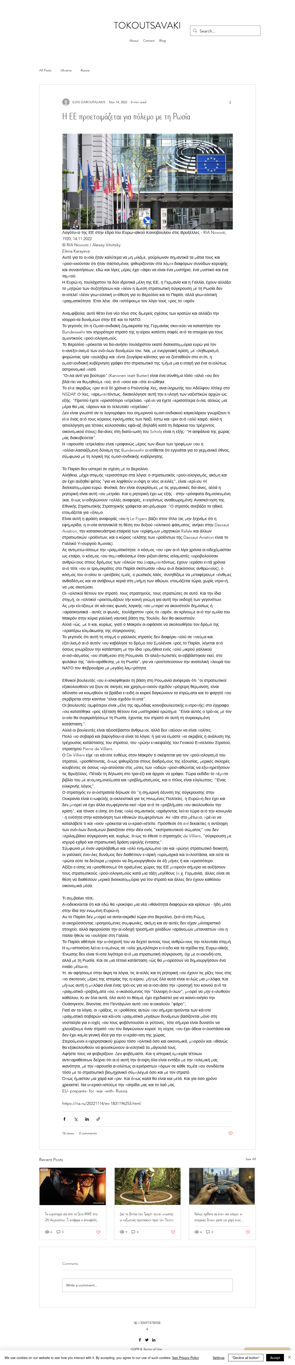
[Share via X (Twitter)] (76, 1119)
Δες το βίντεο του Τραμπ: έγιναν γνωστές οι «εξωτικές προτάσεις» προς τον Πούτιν (147, 1217)
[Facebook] (140, 1340)
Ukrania (66, 70)
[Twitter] (147, 1340)
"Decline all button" (246, 1357)
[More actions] (230, 102)
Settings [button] (218, 1357)
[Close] (289, 1357)
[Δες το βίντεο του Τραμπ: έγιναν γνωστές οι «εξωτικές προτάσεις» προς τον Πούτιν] (147, 1186)
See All (251, 1159)
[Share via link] (98, 1119)
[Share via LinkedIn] (87, 1119)
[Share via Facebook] (64, 1119)
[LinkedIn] (153, 1340)
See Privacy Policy (185, 1357)
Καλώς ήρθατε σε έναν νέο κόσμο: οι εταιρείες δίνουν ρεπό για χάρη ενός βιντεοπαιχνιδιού (218, 1217)
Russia (85, 70)
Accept (275, 1357)
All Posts (45, 70)
